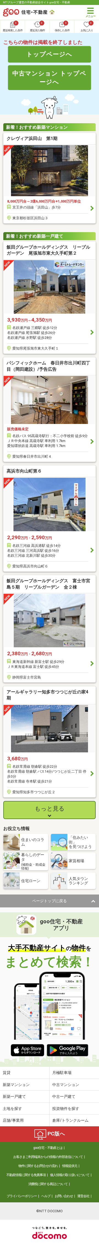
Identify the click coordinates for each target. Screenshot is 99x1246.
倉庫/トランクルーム (70, 1120)
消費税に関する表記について (48, 1184)
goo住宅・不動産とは (47, 1148)
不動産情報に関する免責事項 (26, 1175)
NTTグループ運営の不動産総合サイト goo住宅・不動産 (36, 2)
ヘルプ (45, 1196)
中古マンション (65, 1084)
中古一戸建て (63, 1096)
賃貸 (6, 1072)
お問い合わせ (64, 1196)
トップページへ (49, 54)
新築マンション (16, 1084)
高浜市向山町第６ (24, 471)
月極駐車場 (62, 1072)
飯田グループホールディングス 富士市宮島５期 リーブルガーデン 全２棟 (48, 583)
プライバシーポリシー (22, 1196)
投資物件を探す (65, 1108)
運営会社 (83, 1196)
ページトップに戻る (49, 901)
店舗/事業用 (13, 1120)
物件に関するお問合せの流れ (38, 1166)
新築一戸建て (14, 1096)
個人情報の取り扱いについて (69, 1175)
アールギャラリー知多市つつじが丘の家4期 (47, 695)
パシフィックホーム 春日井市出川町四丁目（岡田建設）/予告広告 (48, 366)
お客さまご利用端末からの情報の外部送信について (48, 1157)
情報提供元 (69, 1166)
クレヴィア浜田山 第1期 (32, 138)
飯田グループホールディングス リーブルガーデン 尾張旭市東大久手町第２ (48, 250)
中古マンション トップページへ (49, 77)
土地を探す (12, 1108)
